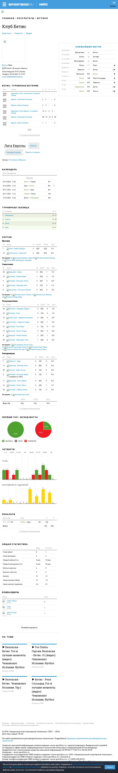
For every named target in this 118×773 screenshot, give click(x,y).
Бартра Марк (21, 276)
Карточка (6, 33)
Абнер (19, 272)
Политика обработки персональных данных (20, 725)
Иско (18, 313)
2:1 (49, 182)
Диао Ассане (21, 370)
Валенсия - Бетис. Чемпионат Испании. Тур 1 (14, 683)
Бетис (4, 65)
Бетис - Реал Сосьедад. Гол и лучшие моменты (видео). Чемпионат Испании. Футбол (43, 689)
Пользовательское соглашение (68, 723)
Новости (19, 33)
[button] (15, 146)
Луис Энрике (22, 381)
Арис (7, 227)
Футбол (42, 18)
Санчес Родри (21, 331)
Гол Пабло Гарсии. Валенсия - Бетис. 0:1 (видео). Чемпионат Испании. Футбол (44, 655)
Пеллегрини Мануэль (17, 160)
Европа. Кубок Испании (19, 105)
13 (4, 253)
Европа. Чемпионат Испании (21, 99)
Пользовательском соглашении (26, 767)
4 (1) (9, 190)
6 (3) (9, 198)
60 (55, 117)
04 (8, 522)
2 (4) (9, 182)
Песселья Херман (24, 290)
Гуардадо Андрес (22, 309)
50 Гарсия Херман (44, 258)
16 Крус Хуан (20, 395)
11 (55, 215)
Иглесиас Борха (17, 376)
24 (4, 390)
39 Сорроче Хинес (36, 349)
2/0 (53, 290)
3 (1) (9, 186)
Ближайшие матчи (88, 47)
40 (4, 340)
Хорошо (109, 767)
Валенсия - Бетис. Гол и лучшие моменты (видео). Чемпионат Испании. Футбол (14, 657)
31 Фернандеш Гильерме (17, 260)
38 (43, 117)
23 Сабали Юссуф (13, 349)
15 (46, 117)
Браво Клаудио (19, 249)
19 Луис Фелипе (41, 295)
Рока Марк (20, 327)
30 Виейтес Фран (21, 258)
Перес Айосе (21, 385)
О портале (30, 723)
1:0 (49, 194)
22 (4, 313)
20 (4, 272)
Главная (8, 18)
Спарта (7, 219)
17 (4, 331)
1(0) (41, 285)
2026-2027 (5, 94)
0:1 (49, 186)
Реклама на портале (44, 723)
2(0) (40, 385)
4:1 (49, 190)
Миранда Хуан (21, 285)
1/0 (52, 249)
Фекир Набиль (21, 335)
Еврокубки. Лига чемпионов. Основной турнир (25, 94)
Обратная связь (17, 723)
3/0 (52, 390)
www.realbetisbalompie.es (12, 77)
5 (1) (9, 194)
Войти (113, 6)
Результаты (25, 18)
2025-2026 (5, 106)
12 (43, 111)
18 (4, 309)
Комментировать (29, 627)
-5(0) (45, 253)
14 (4, 318)
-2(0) (45, 249)
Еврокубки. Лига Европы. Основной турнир (24, 112)
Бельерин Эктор (22, 281)
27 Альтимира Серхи (14, 347)
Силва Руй (22, 253)
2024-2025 (5, 124)
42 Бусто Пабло (21, 295)
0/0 (52, 253)
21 (4, 327)
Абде (18, 361)
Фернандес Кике (22, 340)
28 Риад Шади (12, 297)
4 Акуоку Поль (22, 345)
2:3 (49, 198)
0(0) (37, 249)
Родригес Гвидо (23, 322)
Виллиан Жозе (22, 366)
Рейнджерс (9, 215)
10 (55, 219)
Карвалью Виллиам (25, 318)
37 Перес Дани (37, 347)
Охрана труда (88, 723)
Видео (29, 33)
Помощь (5, 723)
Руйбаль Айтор (21, 390)
